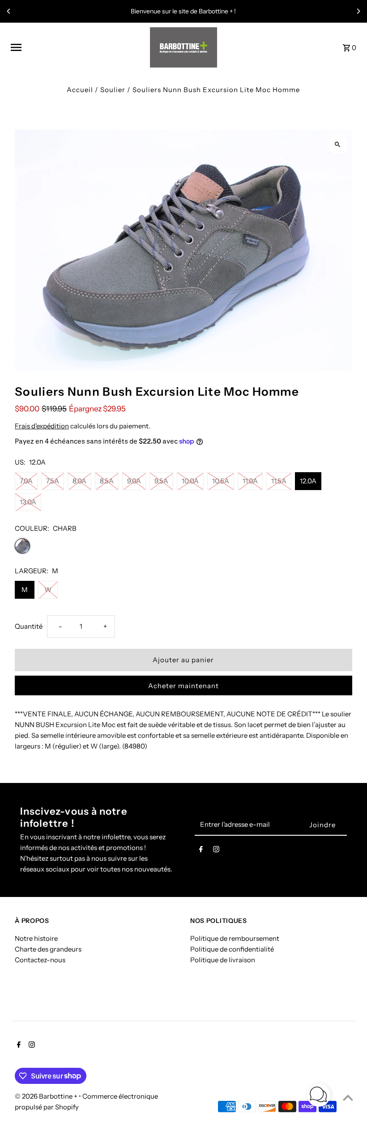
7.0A (26, 481)
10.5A (220, 481)
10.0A (190, 481)
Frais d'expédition (42, 426)
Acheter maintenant (183, 685)
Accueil (80, 89)
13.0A (28, 502)
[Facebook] (201, 851)
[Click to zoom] (338, 144)
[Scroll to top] (348, 1097)
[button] (318, 1096)
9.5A (161, 481)
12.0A (308, 481)
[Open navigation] (77, 47)
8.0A (79, 481)
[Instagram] (216, 851)
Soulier (112, 89)
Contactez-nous (40, 960)
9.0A (134, 481)
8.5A (107, 481)
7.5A (52, 481)
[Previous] (9, 11)
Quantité (29, 626)
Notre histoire (36, 938)
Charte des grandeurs (48, 949)
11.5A (278, 481)
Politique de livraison (222, 960)
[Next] (358, 11)
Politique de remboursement (234, 938)
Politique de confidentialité (232, 949)
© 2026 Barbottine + (47, 1096)
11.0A (250, 481)
